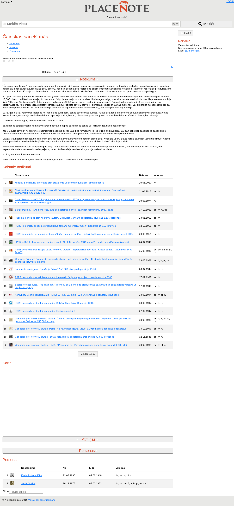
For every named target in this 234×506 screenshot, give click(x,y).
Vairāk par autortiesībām (41, 499)
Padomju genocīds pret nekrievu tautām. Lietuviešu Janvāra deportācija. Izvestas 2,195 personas (68, 217)
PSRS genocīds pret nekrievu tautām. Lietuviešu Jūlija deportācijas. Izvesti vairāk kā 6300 (63, 277)
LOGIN (230, 1)
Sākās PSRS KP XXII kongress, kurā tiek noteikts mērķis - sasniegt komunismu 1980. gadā (64, 209)
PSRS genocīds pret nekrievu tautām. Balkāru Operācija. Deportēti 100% (54, 303)
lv (172, 66)
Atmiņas (13, 47)
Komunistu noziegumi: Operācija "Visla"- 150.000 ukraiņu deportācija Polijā (55, 269)
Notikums (14, 43)
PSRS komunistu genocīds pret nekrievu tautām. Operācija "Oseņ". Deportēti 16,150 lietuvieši (65, 225)
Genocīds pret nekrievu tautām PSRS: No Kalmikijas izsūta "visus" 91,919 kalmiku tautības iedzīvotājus (70, 328)
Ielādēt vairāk (88, 354)
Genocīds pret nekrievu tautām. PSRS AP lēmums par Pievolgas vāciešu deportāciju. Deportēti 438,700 (71, 345)
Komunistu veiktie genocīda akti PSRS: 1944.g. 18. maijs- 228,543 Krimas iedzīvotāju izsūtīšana (67, 294)
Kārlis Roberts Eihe (31, 475)
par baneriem (192, 50)
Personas (14, 51)
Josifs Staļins (28, 483)
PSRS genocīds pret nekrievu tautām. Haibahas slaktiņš (45, 311)
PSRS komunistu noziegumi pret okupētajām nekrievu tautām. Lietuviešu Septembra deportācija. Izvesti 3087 (74, 234)
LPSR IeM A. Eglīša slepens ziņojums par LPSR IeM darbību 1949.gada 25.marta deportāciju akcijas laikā (72, 242)
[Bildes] (5, 61)
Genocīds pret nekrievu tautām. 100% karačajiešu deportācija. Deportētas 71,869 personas (64, 336)
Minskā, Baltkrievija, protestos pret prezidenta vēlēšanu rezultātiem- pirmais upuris (59, 182)
